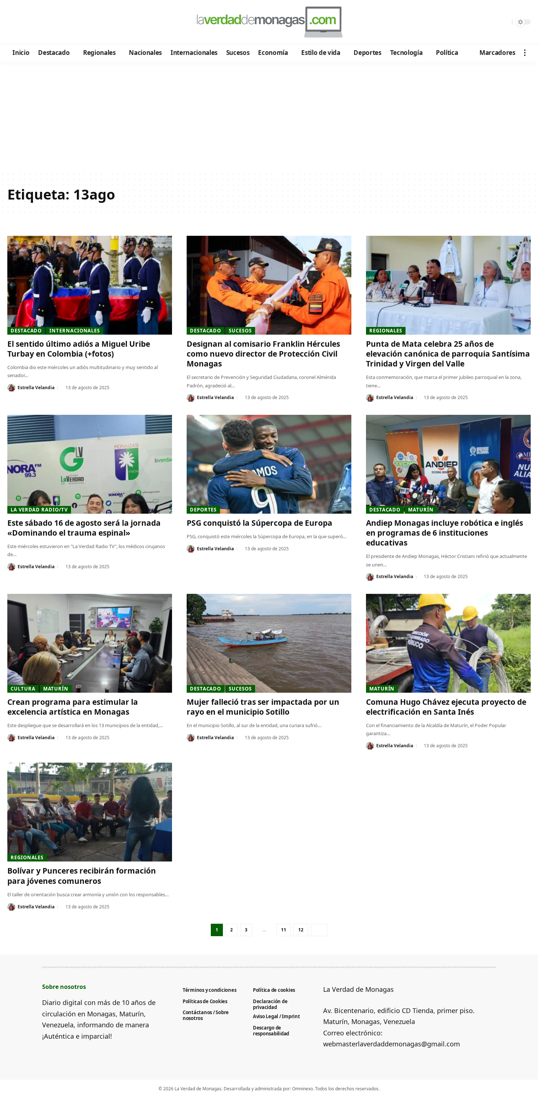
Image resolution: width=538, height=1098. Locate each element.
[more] (525, 53)
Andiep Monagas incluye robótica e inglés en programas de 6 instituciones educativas (444, 533)
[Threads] (73, 22)
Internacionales (74, 330)
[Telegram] (54, 22)
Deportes (203, 509)
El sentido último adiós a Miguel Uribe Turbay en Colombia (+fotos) (78, 349)
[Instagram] (44, 22)
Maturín (420, 509)
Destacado (26, 330)
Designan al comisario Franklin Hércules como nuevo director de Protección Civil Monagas (263, 354)
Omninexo (302, 1089)
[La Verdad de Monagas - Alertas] (269, 21)
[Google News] (34, 22)
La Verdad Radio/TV (39, 509)
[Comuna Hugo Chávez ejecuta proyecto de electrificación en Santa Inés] (448, 643)
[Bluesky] (83, 22)
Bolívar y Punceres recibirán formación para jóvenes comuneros (81, 876)
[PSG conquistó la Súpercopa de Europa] (269, 464)
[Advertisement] (269, 116)
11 (283, 930)
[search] (504, 22)
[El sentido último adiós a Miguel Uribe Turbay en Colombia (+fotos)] (89, 285)
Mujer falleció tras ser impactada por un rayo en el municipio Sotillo (263, 707)
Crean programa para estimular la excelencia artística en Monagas (72, 707)
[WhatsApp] (63, 22)
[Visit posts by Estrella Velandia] (11, 388)
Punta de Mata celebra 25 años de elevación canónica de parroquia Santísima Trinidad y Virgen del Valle (448, 354)
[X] (24, 22)
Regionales (385, 330)
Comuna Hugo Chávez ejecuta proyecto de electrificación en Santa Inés (446, 707)
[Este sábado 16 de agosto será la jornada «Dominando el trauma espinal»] (89, 464)
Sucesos (240, 330)
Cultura (23, 688)
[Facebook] (14, 22)
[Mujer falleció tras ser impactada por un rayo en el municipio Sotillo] (269, 643)
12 (300, 930)
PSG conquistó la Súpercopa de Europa (259, 523)
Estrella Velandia (36, 387)
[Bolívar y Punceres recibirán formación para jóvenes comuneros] (89, 812)
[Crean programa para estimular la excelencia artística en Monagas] (89, 643)
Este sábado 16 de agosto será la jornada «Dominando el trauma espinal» (84, 528)
